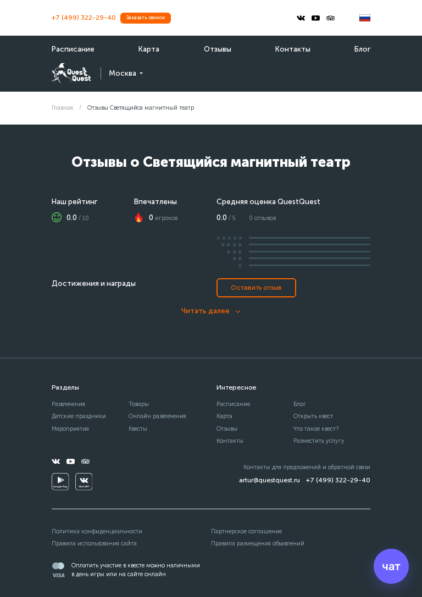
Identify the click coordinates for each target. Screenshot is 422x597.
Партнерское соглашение (246, 531)
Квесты (138, 428)
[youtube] (316, 18)
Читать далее (205, 311)
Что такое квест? (315, 428)
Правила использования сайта (94, 543)
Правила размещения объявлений (257, 543)
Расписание (73, 49)
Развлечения (68, 404)
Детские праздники (79, 416)
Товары (139, 404)
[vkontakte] (301, 18)
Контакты (292, 49)
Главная (62, 107)
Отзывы (217, 49)
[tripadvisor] (330, 18)
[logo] (71, 73)
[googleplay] (60, 482)
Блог (362, 49)
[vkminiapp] (84, 482)
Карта (148, 49)
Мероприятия (70, 428)
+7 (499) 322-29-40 (84, 17)
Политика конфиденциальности (97, 531)
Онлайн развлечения (157, 416)
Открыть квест (313, 416)
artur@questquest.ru (269, 480)
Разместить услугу (319, 440)
